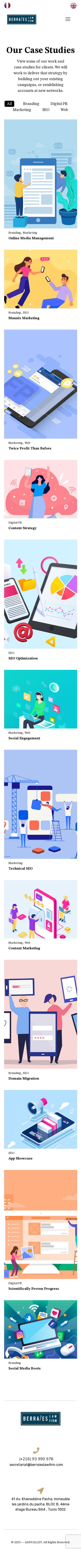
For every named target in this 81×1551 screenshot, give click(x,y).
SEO (45, 110)
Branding (31, 104)
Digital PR (59, 104)
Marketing (22, 110)
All (9, 104)
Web (64, 110)
